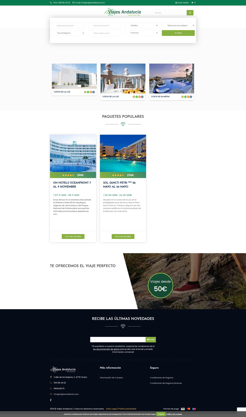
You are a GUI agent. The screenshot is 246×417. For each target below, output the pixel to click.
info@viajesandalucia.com (66, 394)
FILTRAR (178, 33)
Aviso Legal (111, 408)
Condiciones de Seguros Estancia (166, 383)
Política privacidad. (127, 408)
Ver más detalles (73, 236)
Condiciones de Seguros (161, 377)
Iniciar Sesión (183, 2)
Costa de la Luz (62, 92)
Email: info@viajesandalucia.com (90, 2)
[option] (73, 189)
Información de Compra (111, 377)
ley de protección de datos (106, 349)
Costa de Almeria (160, 97)
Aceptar (161, 414)
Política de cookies (174, 414)
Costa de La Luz (110, 97)
